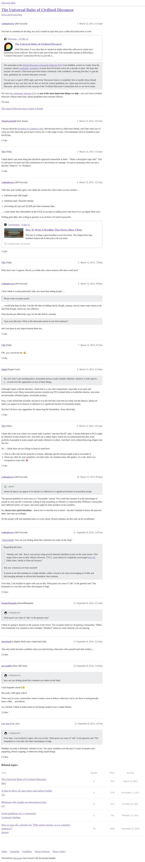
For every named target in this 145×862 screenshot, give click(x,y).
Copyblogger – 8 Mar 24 (19, 224)
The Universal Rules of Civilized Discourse (37, 10)
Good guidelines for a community (18, 813)
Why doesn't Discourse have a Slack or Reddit (22, 108)
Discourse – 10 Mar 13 (18, 39)
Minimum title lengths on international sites (23, 802)
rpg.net (92, 557)
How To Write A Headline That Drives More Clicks (54, 229)
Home (4, 851)
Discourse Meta (8, 3)
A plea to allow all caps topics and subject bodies (26, 790)
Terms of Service (42, 851)
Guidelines (27, 851)
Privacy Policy (59, 851)
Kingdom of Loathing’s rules (30, 128)
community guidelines (29, 68)
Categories (14, 851)
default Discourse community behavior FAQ (42, 65)
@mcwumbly (8, 540)
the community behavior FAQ (23, 93)
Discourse (17, 858)
